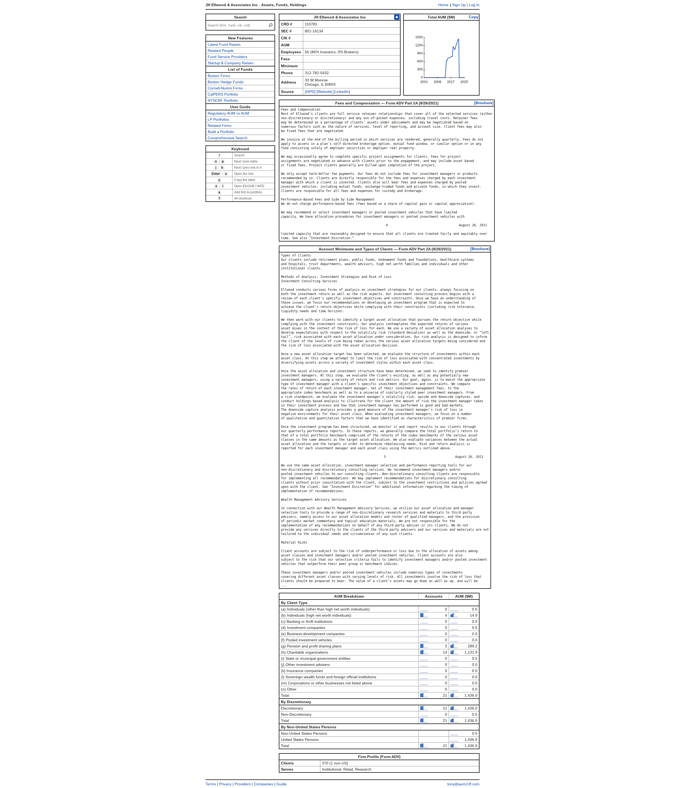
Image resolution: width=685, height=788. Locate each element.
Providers (243, 784)
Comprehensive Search (228, 138)
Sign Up (459, 5)
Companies (263, 784)
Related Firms (219, 125)
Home (443, 5)
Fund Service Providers (227, 57)
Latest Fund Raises (224, 44)
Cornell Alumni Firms (225, 88)
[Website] (324, 91)
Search (240, 17)
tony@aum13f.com (463, 784)
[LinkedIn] (341, 91)
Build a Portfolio (221, 132)
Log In (474, 5)
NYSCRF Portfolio (223, 100)
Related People (221, 50)
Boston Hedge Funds (225, 82)
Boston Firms (219, 76)
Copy (473, 17)
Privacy (225, 784)
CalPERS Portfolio (223, 94)
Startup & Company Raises (230, 63)
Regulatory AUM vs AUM (228, 113)
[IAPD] (310, 91)
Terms (211, 784)
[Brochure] (484, 103)
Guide (281, 784)
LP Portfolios (218, 119)
